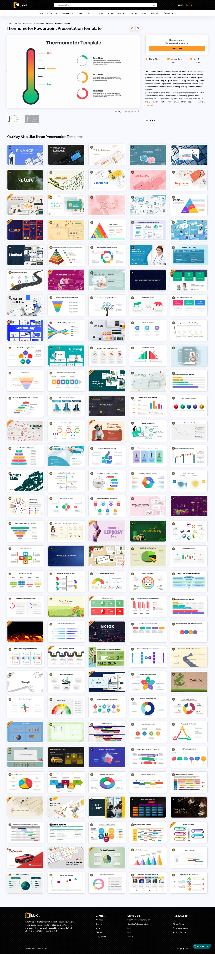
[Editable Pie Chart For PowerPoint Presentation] (107, 883)
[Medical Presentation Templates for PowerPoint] (148, 581)
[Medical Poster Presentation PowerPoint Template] (66, 456)
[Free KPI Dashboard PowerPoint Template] (25, 732)
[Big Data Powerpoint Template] (107, 330)
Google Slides (170, 13)
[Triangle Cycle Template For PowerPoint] (189, 732)
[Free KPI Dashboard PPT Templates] (107, 606)
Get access (176, 48)
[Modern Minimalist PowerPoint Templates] (25, 682)
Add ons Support (179, 932)
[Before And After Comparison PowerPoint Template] (148, 657)
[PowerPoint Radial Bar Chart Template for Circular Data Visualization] (25, 506)
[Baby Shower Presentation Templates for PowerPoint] (148, 155)
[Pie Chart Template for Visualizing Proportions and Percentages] (189, 707)
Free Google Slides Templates (139, 920)
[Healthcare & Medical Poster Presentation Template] (189, 355)
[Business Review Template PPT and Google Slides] (25, 481)
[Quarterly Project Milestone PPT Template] (148, 732)
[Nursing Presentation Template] (66, 355)
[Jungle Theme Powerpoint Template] (66, 180)
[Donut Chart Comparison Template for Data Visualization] (25, 606)
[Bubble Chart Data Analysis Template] (66, 883)
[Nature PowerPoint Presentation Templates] (25, 180)
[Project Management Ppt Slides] (107, 506)
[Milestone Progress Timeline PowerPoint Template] (25, 657)
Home (9, 23)
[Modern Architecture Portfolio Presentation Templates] (66, 807)
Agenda (111, 13)
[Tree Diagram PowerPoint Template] (107, 305)
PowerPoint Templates (48, 13)
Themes (144, 13)
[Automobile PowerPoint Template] (25, 857)
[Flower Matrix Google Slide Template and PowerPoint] (148, 682)
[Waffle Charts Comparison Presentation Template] (189, 481)
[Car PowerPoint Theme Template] (66, 757)
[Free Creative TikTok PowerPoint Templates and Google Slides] (107, 632)
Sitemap (130, 936)
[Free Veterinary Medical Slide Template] (107, 431)
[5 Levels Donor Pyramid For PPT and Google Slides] (107, 230)
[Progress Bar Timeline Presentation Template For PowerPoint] (189, 380)
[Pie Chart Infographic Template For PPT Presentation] (25, 782)
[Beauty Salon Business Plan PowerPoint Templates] (189, 807)
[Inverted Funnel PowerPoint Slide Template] (25, 456)
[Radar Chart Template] (107, 757)
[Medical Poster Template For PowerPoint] (148, 255)
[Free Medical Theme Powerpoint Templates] (189, 832)
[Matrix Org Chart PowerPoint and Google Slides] (148, 807)
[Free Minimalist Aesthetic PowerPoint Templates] (25, 807)
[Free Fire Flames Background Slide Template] (25, 632)
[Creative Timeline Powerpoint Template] (66, 581)
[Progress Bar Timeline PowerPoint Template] (189, 606)
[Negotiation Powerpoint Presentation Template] (189, 180)
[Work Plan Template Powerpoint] (148, 632)
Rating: (118, 111)
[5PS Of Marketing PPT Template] (25, 355)
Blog (129, 932)
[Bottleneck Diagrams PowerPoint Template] (66, 330)
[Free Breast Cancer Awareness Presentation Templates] (66, 280)
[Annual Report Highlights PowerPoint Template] (107, 832)
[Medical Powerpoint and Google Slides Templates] (25, 556)
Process (133, 13)
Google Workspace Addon (138, 924)
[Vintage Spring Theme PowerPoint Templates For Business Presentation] (66, 230)
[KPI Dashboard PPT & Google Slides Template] (107, 581)
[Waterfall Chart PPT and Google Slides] (189, 456)
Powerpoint (17, 23)
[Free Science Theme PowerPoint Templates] (107, 682)
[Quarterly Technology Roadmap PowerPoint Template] (148, 832)
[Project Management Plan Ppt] (107, 707)
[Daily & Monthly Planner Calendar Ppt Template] (148, 506)
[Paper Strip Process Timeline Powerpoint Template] (148, 757)
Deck (90, 13)
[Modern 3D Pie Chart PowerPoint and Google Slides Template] (148, 556)
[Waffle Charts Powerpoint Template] (25, 581)
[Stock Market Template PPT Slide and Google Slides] (148, 305)
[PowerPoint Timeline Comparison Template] (66, 632)
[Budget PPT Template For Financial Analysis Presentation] (189, 305)
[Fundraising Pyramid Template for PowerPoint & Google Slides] (189, 205)
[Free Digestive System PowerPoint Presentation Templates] (25, 431)
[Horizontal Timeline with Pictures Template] (148, 883)
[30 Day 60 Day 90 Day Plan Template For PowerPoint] (148, 330)
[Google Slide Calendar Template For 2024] (66, 732)
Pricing (189, 5)
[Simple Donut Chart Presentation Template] (148, 707)
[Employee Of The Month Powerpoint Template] (66, 205)
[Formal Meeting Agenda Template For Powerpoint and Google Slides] (66, 832)
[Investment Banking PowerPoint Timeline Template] (66, 431)
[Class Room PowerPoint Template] (25, 757)
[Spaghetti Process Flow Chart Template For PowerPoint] (189, 330)
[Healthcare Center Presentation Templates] (189, 230)
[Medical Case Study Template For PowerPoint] (189, 255)
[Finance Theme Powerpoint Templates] (25, 155)
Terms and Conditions (181, 928)
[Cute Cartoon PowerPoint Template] (66, 606)
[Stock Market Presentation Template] (66, 506)
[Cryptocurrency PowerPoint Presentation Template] (107, 406)
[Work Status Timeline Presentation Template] (25, 832)
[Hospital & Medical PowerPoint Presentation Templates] (148, 205)
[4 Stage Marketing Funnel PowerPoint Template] (25, 380)
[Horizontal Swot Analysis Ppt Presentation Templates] (189, 632)
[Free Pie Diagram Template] (107, 857)
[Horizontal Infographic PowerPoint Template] (66, 380)
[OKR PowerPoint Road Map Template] (107, 732)
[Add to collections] (132, 28)
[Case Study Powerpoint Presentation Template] (107, 807)
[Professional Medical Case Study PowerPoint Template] (107, 280)
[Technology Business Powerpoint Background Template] (66, 556)
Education (155, 13)
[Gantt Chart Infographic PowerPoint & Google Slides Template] (189, 782)
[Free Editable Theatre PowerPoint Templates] (25, 230)
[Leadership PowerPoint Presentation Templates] (189, 155)
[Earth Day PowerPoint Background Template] (189, 682)
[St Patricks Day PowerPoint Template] (148, 531)
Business (80, 13)
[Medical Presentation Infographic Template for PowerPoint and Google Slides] (189, 531)
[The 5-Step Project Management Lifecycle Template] (66, 782)
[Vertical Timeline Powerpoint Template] (66, 481)
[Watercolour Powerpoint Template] (107, 205)
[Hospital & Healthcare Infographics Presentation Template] (148, 431)
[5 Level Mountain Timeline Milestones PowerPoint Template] (148, 857)
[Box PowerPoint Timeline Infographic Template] (189, 406)
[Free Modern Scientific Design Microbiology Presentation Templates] (25, 330)
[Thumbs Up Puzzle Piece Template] (107, 456)
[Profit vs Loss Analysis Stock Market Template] (148, 355)
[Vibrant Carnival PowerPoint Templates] (189, 506)
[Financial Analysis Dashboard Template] (148, 230)
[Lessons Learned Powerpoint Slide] (107, 481)
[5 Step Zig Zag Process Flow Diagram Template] (189, 883)
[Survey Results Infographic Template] (66, 857)
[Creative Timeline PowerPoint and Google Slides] (148, 782)
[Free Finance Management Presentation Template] (107, 380)
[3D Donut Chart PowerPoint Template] (107, 782)
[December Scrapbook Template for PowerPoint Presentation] (107, 556)
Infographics (67, 13)
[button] (140, 69)
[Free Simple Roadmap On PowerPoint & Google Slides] (66, 657)
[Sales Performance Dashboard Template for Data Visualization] (107, 657)
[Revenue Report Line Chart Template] (189, 431)
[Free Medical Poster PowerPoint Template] (189, 280)
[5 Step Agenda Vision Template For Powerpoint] (25, 406)
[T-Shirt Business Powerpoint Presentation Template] (107, 155)
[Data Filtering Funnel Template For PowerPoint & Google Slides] (189, 581)
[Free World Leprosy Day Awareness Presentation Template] (107, 531)
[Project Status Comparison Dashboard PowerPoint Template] (25, 883)
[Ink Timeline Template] (189, 757)
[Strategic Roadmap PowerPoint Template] (25, 280)
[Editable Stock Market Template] (189, 556)
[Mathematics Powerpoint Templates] (148, 380)
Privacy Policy (178, 924)
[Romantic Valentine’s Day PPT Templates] (148, 180)
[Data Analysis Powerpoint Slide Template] (148, 280)
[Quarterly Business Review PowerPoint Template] (148, 606)
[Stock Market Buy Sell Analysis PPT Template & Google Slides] (25, 707)
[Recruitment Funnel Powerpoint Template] (25, 531)
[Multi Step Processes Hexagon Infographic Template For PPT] (148, 481)
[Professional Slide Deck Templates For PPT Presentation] (66, 155)
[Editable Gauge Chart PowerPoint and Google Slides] (66, 707)
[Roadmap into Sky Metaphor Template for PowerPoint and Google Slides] (189, 657)
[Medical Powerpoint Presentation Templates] (25, 255)
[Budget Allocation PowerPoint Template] (107, 355)
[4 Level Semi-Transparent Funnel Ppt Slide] (66, 305)
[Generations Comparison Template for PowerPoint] (148, 456)
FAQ (174, 920)
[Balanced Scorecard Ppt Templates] (107, 255)
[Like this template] (137, 28)
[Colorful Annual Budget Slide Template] (148, 406)
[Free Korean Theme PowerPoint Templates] (25, 205)
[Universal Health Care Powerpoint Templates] (25, 305)
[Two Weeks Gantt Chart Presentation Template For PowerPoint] (189, 857)
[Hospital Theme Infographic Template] (66, 682)
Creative (122, 13)
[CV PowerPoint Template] (66, 531)
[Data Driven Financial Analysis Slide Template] (66, 406)
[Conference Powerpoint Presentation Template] (107, 180)
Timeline (100, 13)
